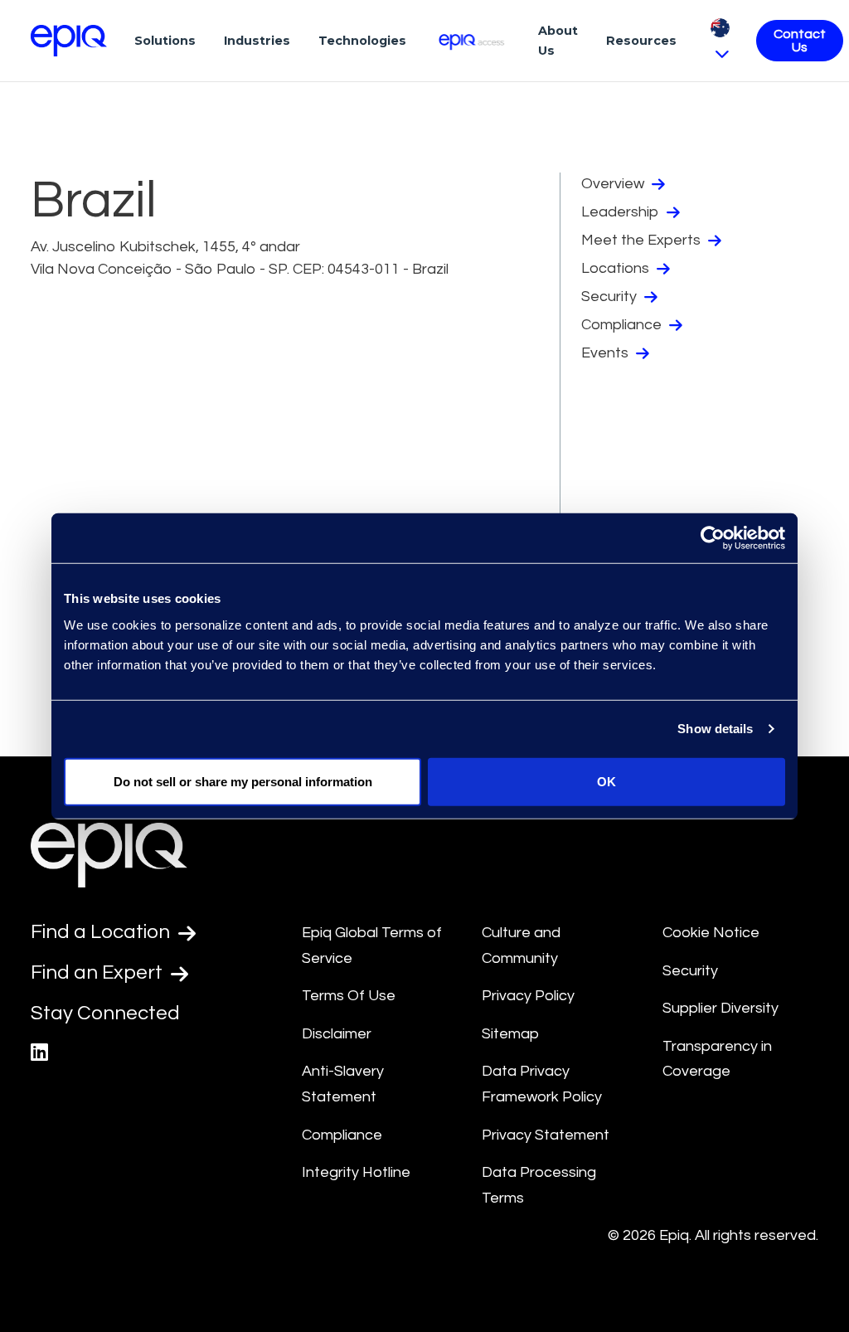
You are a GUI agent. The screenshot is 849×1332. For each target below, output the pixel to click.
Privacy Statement (545, 1135)
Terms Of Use (348, 996)
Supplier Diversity (720, 1008)
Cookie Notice (710, 933)
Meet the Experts (642, 240)
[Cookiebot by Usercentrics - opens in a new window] (712, 538)
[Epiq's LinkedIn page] (39, 1053)
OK (606, 781)
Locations (617, 268)
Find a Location (102, 931)
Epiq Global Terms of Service (372, 945)
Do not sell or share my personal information (243, 781)
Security (610, 296)
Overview (614, 184)
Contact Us (800, 40)
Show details (715, 729)
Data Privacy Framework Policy (542, 1084)
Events (606, 353)
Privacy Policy (528, 996)
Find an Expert (99, 972)
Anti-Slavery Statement (343, 1084)
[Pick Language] (720, 40)
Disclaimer (336, 1034)
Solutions (165, 40)
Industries (257, 40)
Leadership (621, 212)
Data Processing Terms (539, 1185)
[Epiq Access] (472, 40)
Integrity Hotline (356, 1172)
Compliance (623, 325)
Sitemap (510, 1034)
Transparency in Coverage (717, 1059)
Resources (641, 40)
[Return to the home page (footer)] (69, 40)
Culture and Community (521, 945)
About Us (558, 40)
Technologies (362, 40)
